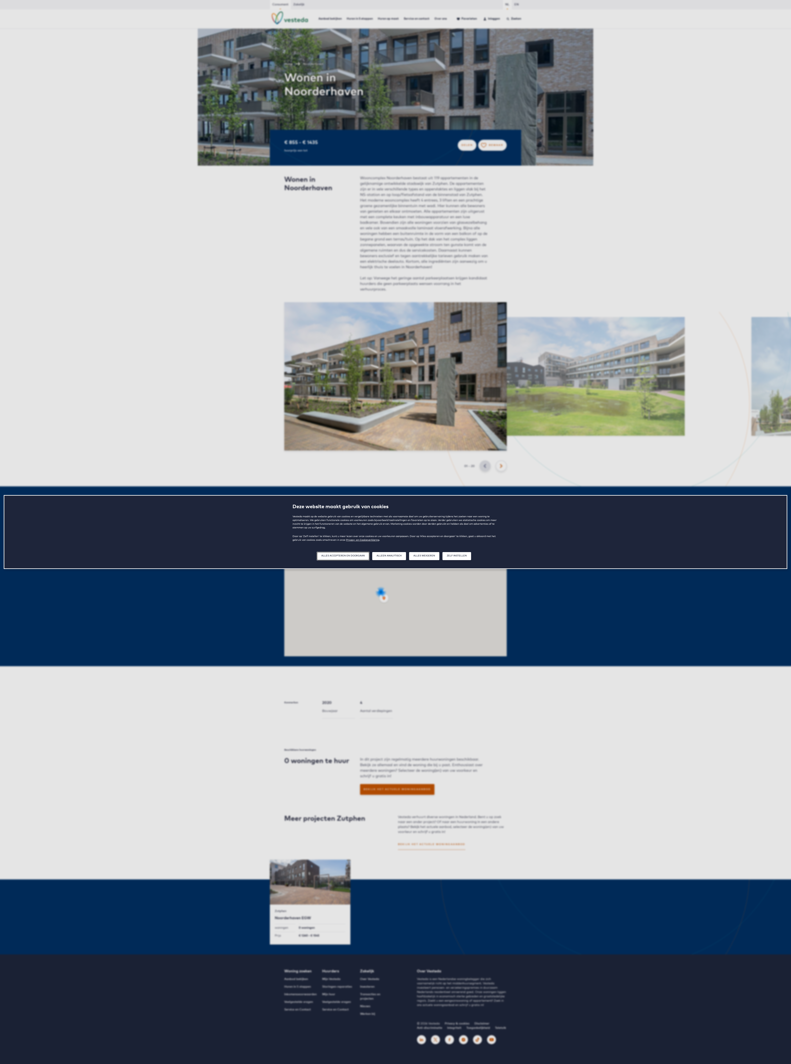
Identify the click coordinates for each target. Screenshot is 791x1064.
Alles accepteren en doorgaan (343, 556)
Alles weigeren (424, 556)
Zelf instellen (457, 556)
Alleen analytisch (389, 556)
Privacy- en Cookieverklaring (362, 540)
